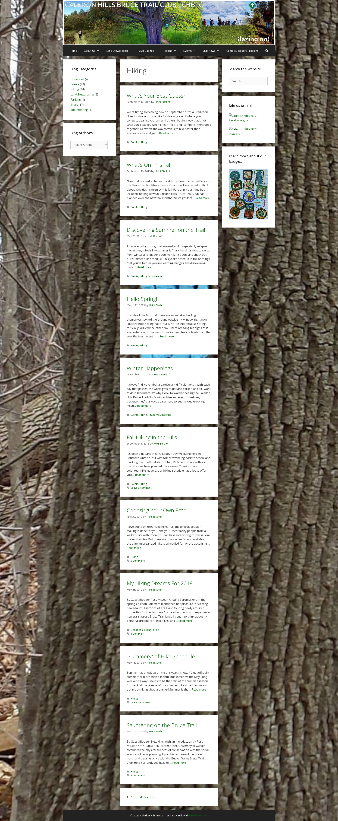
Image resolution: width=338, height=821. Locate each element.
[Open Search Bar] (266, 50)
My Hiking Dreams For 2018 (160, 583)
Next (149, 797)
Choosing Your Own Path (156, 510)
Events (187, 50)
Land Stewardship (117, 50)
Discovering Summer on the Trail (166, 229)
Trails (151, 414)
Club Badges (146, 50)
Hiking (168, 50)
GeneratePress (198, 815)
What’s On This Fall (149, 164)
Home (73, 50)
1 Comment (137, 633)
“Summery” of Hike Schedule (161, 656)
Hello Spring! (142, 298)
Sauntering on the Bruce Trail (162, 725)
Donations (137, 629)
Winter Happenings (150, 368)
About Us (89, 50)
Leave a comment (141, 487)
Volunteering (155, 276)
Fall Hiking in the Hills (152, 437)
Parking (75, 99)
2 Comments (138, 560)
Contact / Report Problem (242, 50)
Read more (166, 133)
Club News (209, 50)
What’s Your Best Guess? (156, 95)
